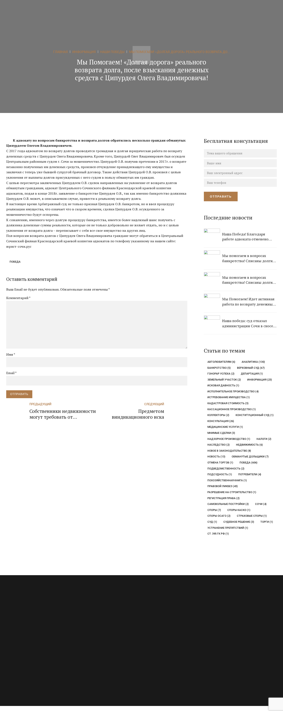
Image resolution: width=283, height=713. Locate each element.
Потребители (249, 474)
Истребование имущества (228, 397)
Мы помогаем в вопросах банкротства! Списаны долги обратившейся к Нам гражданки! (247, 258)
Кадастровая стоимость (227, 403)
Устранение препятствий (227, 527)
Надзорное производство (228, 438)
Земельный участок (224, 379)
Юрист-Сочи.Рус (237, 644)
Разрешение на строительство (231, 492)
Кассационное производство (231, 409)
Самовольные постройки (227, 504)
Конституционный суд (254, 415)
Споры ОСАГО (218, 515)
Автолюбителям (221, 361)
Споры (214, 510)
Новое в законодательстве (229, 450)
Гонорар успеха (220, 373)
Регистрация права (223, 498)
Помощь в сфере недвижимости (98, 637)
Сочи (260, 504)
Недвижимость (249, 444)
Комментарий (18, 298)
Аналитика (253, 361)
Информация (259, 379)
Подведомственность (225, 468)
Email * (11, 373)
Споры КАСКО (238, 510)
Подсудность (219, 474)
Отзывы (151, 628)
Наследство (218, 444)
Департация (252, 373)
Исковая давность (223, 385)
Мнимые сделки (221, 432)
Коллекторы (218, 415)
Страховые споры (252, 515)
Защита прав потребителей (94, 628)
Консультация (220, 421)
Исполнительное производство (232, 391)
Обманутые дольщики (250, 456)
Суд (212, 521)
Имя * (10, 354)
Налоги (263, 438)
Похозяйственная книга (227, 480)
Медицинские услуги (225, 426)
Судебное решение (238, 521)
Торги (266, 521)
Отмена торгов (220, 462)
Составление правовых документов (100, 654)
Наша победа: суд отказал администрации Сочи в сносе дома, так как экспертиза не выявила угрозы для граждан (247, 323)
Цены (150, 637)
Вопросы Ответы (157, 619)
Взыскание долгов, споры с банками (100, 619)
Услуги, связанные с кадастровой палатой (104, 663)
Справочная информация (164, 654)
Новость (216, 456)
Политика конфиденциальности (169, 663)
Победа (15, 261)
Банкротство (218, 367)
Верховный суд (251, 367)
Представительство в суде (93, 646)
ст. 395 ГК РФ (218, 533)
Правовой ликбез (222, 486)
